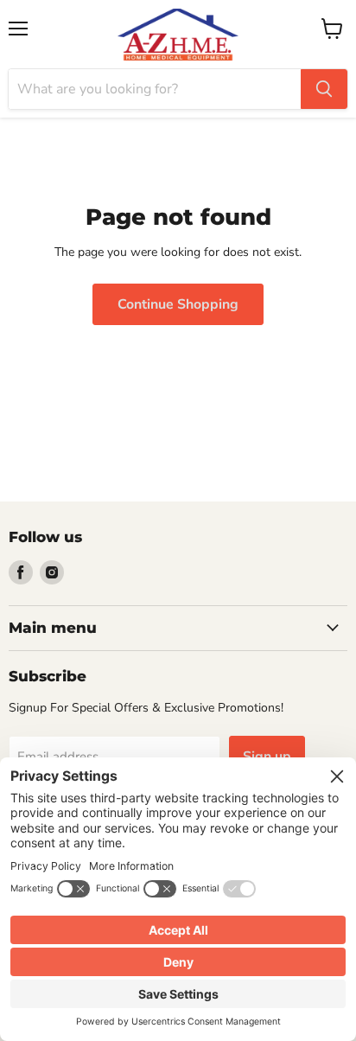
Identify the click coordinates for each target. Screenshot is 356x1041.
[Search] (324, 89)
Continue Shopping (178, 304)
